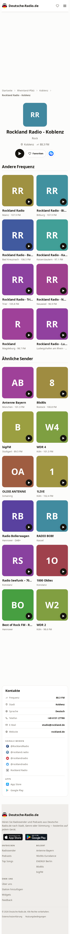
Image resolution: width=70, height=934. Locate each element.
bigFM (6, 447)
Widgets (6, 894)
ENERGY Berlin (44, 861)
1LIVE (41, 491)
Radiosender (9, 850)
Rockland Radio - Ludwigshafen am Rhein (52, 344)
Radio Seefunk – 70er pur (17, 580)
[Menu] (65, 6)
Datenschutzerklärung (12, 916)
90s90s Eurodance (46, 855)
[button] (18, 190)
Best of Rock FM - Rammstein (17, 625)
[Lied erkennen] (51, 153)
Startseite (7, 90)
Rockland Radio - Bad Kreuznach (17, 255)
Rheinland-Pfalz (26, 90)
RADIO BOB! (45, 536)
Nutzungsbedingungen (35, 916)
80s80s (41, 402)
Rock (35, 138)
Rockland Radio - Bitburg (52, 210)
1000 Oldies (45, 580)
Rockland (8, 344)
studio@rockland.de (53, 724)
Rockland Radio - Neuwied (52, 299)
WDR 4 (41, 447)
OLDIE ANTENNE (14, 491)
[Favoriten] (57, 5)
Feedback (7, 900)
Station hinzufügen (12, 889)
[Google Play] (36, 837)
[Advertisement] (35, 51)
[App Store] (13, 837)
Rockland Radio (13, 210)
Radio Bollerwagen (15, 536)
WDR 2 (41, 625)
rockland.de (58, 731)
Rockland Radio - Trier (17, 299)
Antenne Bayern (14, 402)
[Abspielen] (19, 153)
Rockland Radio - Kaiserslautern (52, 255)
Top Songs (7, 861)
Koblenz (43, 90)
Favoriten (38, 153)
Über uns (7, 883)
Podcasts (7, 855)
